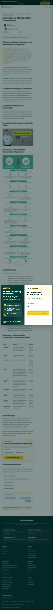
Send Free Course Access (38, 313)
